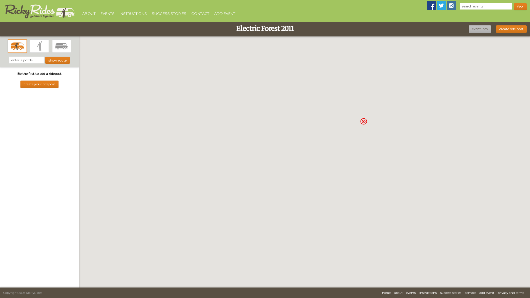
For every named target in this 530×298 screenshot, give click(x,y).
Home (386, 293)
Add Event (224, 13)
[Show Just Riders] (39, 46)
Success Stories (169, 13)
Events (107, 13)
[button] (363, 121)
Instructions (133, 13)
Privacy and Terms (511, 293)
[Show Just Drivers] (61, 46)
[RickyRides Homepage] (39, 19)
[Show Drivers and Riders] (17, 46)
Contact (200, 13)
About (89, 13)
